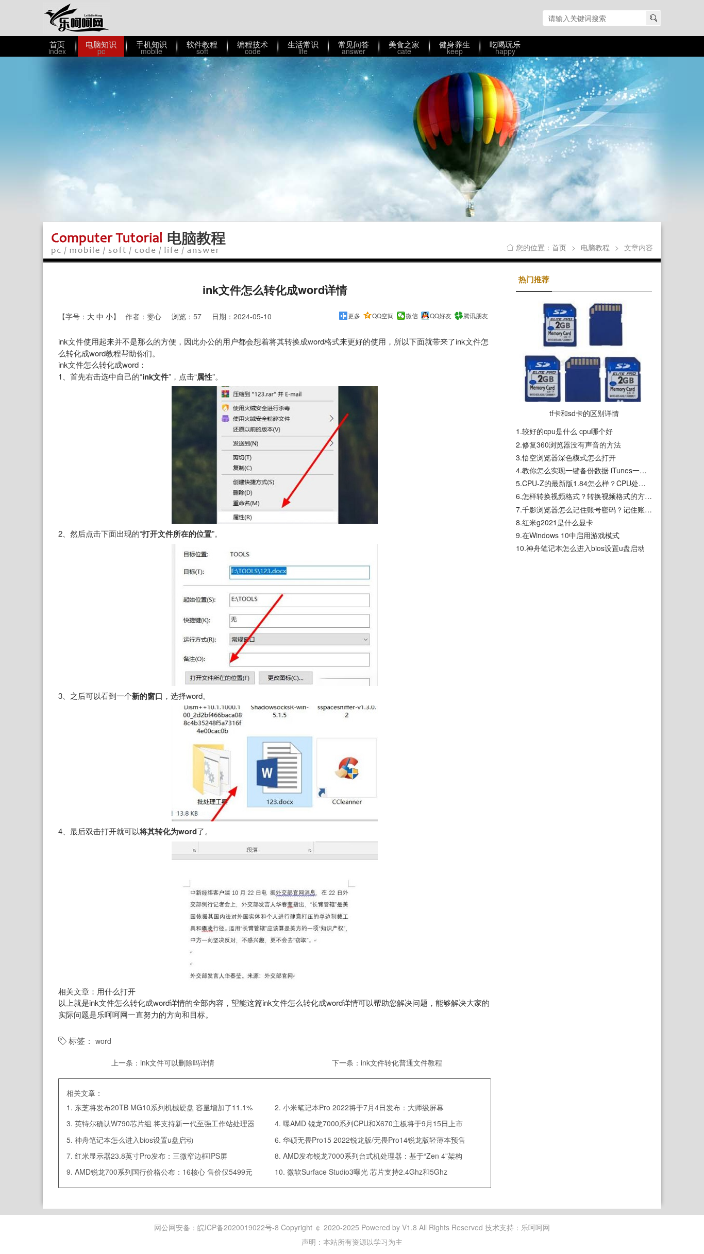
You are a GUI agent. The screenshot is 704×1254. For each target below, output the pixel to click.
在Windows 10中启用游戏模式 (570, 535)
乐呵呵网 (76, 18)
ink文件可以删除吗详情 (177, 1062)
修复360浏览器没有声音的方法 (571, 444)
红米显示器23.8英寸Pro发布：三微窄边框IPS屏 (151, 1155)
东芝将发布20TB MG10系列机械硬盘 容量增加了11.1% (164, 1107)
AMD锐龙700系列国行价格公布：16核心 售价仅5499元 (164, 1171)
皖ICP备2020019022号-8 (238, 1227)
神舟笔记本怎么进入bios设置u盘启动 (134, 1140)
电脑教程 (595, 247)
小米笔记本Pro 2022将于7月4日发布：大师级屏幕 (363, 1107)
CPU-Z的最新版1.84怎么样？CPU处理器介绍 (594, 483)
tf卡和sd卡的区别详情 (584, 413)
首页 (559, 247)
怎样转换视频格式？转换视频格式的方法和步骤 (598, 496)
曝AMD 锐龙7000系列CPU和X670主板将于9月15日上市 (373, 1123)
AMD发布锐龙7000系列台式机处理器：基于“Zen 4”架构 (372, 1155)
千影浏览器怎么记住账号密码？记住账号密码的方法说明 (612, 509)
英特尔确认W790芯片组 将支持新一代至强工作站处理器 (165, 1123)
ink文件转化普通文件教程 (401, 1062)
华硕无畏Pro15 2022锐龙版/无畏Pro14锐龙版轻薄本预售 (374, 1140)
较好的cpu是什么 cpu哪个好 (567, 431)
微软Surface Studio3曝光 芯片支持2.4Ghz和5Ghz (367, 1171)
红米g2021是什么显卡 (557, 522)
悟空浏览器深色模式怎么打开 (569, 457)
